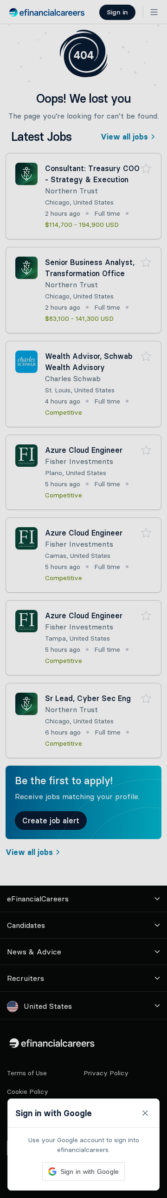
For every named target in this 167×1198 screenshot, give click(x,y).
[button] (83, 599)
